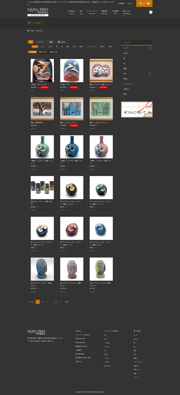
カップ (42, 46)
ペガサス (107, 362)
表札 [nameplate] (80, 342)
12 (56, 302)
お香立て (102, 46)
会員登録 (121, 3)
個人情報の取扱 (79, 354)
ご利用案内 (115, 12)
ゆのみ (50, 46)
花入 (74, 46)
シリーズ (40, 42)
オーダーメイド (92, 12)
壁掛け (81, 46)
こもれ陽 (107, 343)
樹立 (106, 339)
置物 (68, 46)
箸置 (125, 94)
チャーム (136, 377)
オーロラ (107, 358)
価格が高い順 (53, 52)
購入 (81, 12)
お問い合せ (78, 361)
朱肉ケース (112, 46)
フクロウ (107, 346)
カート (145, 3)
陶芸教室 (104, 12)
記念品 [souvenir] (80, 338)
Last (66, 302)
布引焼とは (72, 12)
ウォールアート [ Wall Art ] (82, 335)
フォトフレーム (91, 46)
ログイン (130, 3)
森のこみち (127, 12)
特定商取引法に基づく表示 (82, 357)
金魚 (106, 354)
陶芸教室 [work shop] (81, 346)
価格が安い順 (42, 52)
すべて (35, 46)
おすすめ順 (32, 52)
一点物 (50, 42)
